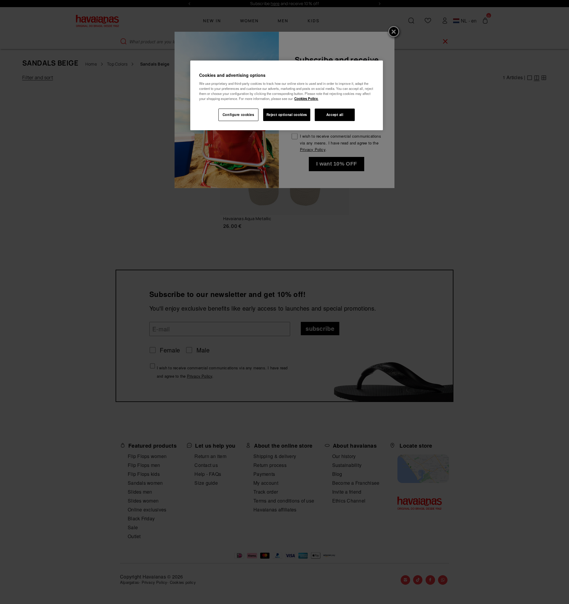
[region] (286, 96)
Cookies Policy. (306, 98)
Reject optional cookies (286, 114)
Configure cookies (238, 114)
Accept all (334, 114)
